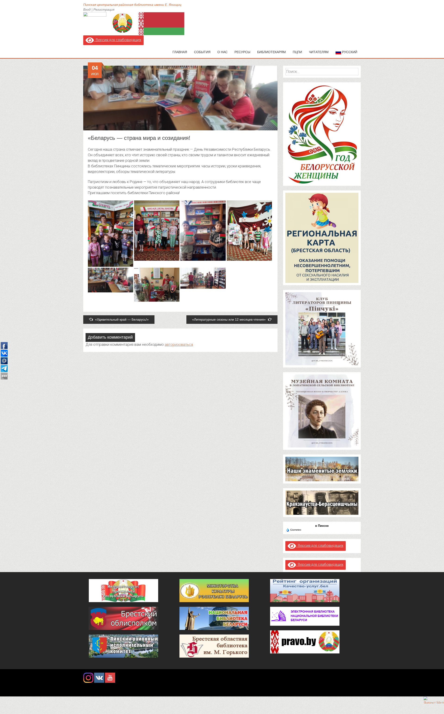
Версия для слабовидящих (117, 40)
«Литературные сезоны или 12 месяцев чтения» (229, 319)
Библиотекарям (271, 52)
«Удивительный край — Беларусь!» (122, 319)
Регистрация (103, 9)
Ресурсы (242, 52)
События (202, 52)
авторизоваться (179, 344)
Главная (180, 52)
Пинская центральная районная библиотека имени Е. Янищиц (132, 4)
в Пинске (322, 525)
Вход (87, 9)
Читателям (319, 52)
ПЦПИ (297, 52)
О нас (222, 52)
